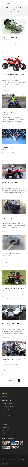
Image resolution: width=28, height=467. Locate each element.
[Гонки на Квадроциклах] (8, 443)
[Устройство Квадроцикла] (14, 26)
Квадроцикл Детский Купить (12, 218)
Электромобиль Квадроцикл (9, 409)
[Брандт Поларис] (14, 136)
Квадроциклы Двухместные (11, 359)
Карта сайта (6, 430)
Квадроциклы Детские (9, 182)
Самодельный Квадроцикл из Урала (11, 412)
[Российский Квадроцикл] (14, 312)
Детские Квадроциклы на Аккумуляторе (14, 288)
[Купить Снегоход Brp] (8, 447)
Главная (11, 11)
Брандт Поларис (7, 147)
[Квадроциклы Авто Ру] (13, 447)
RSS (4, 433)
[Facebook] (3, 463)
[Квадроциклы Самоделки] (21, 443)
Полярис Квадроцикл (8, 403)
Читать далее (5, 52)
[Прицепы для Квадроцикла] (14, 242)
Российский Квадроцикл (10, 324)
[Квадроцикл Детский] (14, 101)
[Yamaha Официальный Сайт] (17, 443)
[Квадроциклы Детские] (14, 171)
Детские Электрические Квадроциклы (14, 75)
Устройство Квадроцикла (11, 37)
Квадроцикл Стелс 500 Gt (9, 415)
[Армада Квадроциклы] (17, 447)
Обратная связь (6, 427)
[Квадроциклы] (7, 2)
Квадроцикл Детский (9, 112)
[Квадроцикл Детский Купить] (14, 206)
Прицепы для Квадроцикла (11, 253)
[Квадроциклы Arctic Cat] (4, 443)
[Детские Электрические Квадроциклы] (14, 63)
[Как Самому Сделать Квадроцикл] (4, 447)
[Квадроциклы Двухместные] (14, 348)
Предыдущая (11, 380)
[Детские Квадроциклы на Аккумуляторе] (14, 277)
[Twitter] (7, 463)
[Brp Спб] (13, 443)
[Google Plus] (10, 463)
